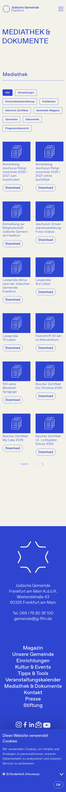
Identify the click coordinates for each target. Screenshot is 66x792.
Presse (33, 699)
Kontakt (33, 692)
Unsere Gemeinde (33, 654)
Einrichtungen (33, 660)
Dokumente (32, 119)
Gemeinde (11, 119)
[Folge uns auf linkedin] (31, 724)
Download (12, 188)
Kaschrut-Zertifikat (16, 110)
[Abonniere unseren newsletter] (38, 724)
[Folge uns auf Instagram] (19, 724)
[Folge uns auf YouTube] (46, 725)
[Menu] (60, 8)
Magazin (33, 648)
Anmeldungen (26, 92)
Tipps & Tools (33, 673)
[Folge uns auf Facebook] (25, 724)
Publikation (49, 101)
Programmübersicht (17, 128)
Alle (7, 92)
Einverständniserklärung (19, 101)
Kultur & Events (33, 667)
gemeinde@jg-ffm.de (33, 619)
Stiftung (33, 705)
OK (58, 785)
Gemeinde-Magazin (48, 110)
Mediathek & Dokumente (33, 686)
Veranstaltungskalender (33, 680)
